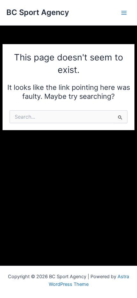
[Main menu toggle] (124, 13)
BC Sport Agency (37, 12)
